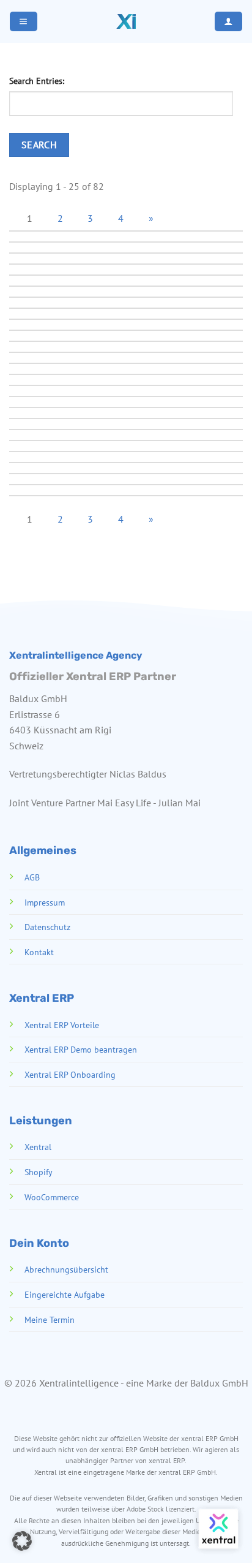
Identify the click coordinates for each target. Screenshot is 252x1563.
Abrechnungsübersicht (66, 1269)
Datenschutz (47, 927)
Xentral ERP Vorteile (61, 1025)
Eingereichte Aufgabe (64, 1294)
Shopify (38, 1172)
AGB (32, 877)
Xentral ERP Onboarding (70, 1074)
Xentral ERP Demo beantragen (80, 1049)
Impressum (44, 902)
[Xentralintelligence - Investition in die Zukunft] (126, 21)
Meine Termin (49, 1319)
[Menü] (23, 21)
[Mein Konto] (228, 21)
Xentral (37, 1146)
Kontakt (39, 952)
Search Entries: (36, 80)
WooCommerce (51, 1197)
